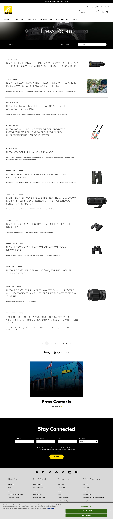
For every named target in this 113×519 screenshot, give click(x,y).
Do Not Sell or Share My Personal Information (93, 497)
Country (84, 439)
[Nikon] (8, 8)
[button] (8, 1)
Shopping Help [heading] (64, 479)
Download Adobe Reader (39, 497)
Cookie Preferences (87, 494)
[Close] (110, 510)
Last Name (42, 439)
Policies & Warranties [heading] (92, 479)
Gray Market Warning (63, 501)
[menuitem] (8, 19)
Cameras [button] (7, 19)
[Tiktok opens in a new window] (36, 472)
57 (66, 343)
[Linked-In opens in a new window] (69, 472)
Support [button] (75, 19)
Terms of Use (86, 491)
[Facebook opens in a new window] (56, 472)
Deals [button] (52, 19)
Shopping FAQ (61, 487)
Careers (10, 491)
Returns (60, 491)
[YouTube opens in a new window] (43, 472)
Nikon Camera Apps (37, 484)
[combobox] (89, 12)
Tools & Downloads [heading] (41, 479)
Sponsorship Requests (13, 497)
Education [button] (60, 19)
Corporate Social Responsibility (15, 494)
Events (9, 487)
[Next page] (70, 343)
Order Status (61, 484)
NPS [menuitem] (67, 19)
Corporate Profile (12, 501)
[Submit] (96, 12)
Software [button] (43, 19)
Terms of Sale (86, 487)
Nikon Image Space (37, 494)
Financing (60, 494)
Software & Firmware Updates (40, 487)
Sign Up (59, 456)
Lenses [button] (15, 19)
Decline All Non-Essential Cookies (86, 510)
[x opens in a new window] (63, 472)
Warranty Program (87, 501)
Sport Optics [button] (32, 19)
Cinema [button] (23, 19)
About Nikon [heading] (13, 479)
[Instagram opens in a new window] (50, 472)
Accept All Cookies (86, 515)
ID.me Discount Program (63, 497)
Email (62, 439)
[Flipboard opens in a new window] (76, 472)
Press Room (11, 484)
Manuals (35, 491)
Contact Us (56, 406)
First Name (20, 439)
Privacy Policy (86, 484)
